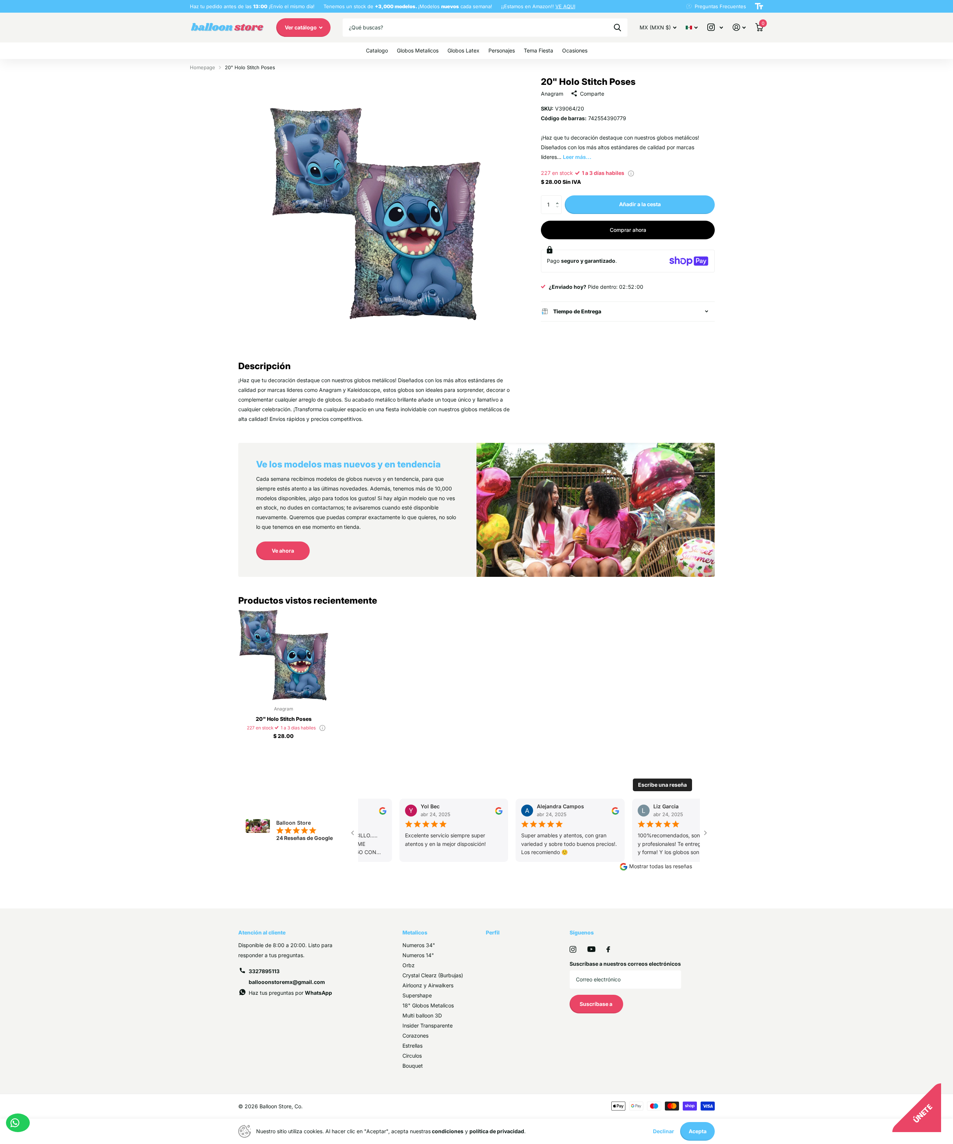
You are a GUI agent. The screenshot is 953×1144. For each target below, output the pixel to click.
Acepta (698, 1131)
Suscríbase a (596, 1004)
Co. (298, 1106)
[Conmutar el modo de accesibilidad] (759, 6)
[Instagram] (573, 949)
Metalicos (414, 932)
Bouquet (412, 1065)
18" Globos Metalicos (428, 1005)
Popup (631, 173)
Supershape (417, 995)
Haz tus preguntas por (290, 993)
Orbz (408, 965)
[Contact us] (18, 1122)
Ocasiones (574, 50)
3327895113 (264, 971)
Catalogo (377, 50)
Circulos (412, 1055)
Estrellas (412, 1045)
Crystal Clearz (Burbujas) (432, 975)
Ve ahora (283, 550)
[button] (558, 198)
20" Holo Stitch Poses (284, 719)
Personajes (501, 50)
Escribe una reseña (662, 785)
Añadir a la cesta (640, 204)
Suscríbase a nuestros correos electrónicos (625, 964)
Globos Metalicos (418, 50)
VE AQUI (565, 6)
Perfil (493, 932)
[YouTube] (591, 949)
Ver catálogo (301, 27)
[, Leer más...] (715, 27)
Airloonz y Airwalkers (427, 985)
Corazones (415, 1035)
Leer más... (577, 157)
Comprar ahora (628, 230)
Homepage (202, 67)
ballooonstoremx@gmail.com (287, 982)
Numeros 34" (418, 945)
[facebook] (608, 949)
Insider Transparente (427, 1025)
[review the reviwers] (376, 810)
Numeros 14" (418, 955)
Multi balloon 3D (422, 1015)
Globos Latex (463, 50)
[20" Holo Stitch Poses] (283, 655)
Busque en (617, 27)
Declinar (663, 1131)
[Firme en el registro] (739, 27)
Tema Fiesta (538, 50)
